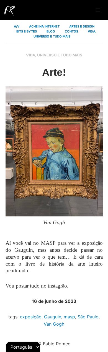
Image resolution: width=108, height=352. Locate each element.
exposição (31, 316)
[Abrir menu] (98, 10)
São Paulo (88, 316)
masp (69, 316)
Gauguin (52, 316)
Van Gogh (54, 324)
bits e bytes (26, 31)
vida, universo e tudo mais (54, 55)
